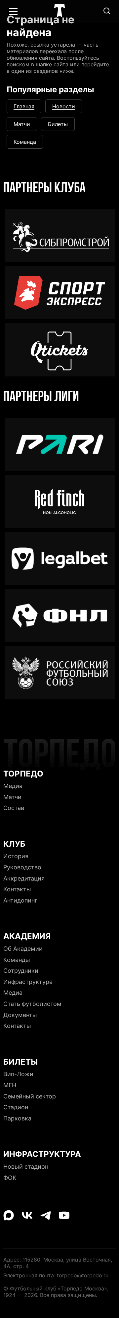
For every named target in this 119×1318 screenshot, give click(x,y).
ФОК (10, 1177)
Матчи (22, 124)
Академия (60, 41)
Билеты (58, 124)
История (15, 856)
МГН (9, 1085)
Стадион (15, 1107)
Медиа (59, 21)
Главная (24, 106)
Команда (25, 141)
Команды (16, 959)
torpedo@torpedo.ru (82, 1275)
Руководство (22, 867)
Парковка (17, 1118)
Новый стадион (25, 1166)
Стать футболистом (32, 1003)
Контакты (17, 889)
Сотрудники (20, 970)
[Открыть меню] (13, 11)
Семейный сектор (29, 1096)
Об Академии (23, 948)
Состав (13, 807)
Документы (20, 1014)
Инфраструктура (28, 981)
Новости (63, 106)
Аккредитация (24, 878)
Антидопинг (20, 900)
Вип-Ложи (18, 1074)
